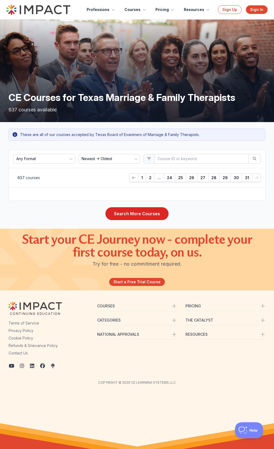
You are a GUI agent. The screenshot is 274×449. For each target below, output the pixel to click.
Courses (132, 9)
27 (202, 177)
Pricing (162, 9)
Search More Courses (137, 213)
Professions (98, 9)
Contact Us (18, 353)
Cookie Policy (21, 338)
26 (191, 177)
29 (225, 177)
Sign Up (229, 9)
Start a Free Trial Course (137, 282)
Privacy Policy (21, 330)
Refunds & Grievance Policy (33, 345)
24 (169, 177)
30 (236, 177)
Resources (194, 9)
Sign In (256, 9)
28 (213, 177)
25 (180, 177)
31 (247, 177)
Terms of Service (24, 323)
